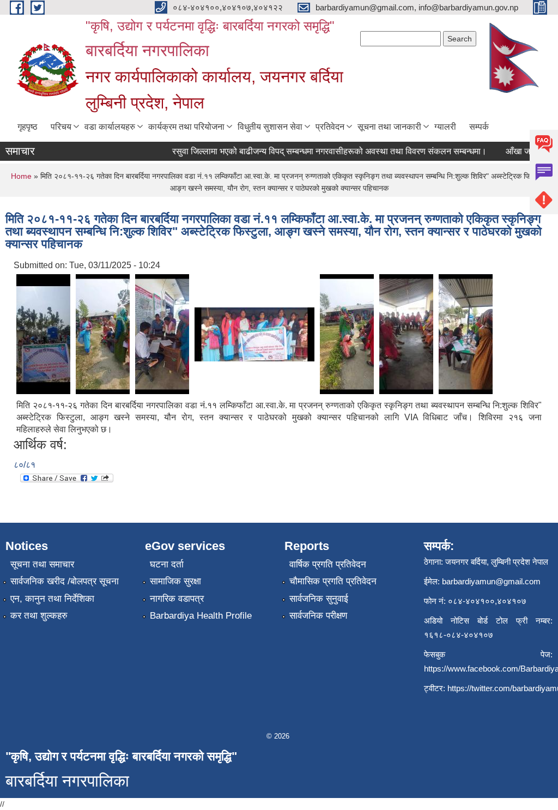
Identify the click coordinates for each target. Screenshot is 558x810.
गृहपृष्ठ (27, 126)
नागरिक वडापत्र (177, 599)
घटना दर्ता (167, 564)
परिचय (61, 126)
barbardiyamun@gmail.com (491, 581)
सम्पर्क (479, 126)
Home (21, 176)
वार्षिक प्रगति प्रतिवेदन (327, 564)
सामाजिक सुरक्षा (175, 581)
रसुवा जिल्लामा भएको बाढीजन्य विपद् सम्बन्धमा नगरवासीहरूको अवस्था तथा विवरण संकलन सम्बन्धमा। (322, 151)
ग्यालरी (445, 126)
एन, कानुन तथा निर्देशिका (52, 599)
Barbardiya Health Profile (201, 615)
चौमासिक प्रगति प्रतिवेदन (333, 581)
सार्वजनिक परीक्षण (318, 615)
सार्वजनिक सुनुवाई (318, 599)
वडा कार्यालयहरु (109, 126)
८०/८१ (24, 464)
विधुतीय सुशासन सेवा (270, 126)
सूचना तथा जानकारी (389, 126)
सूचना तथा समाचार (42, 564)
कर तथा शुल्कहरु (39, 615)
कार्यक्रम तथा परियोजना (186, 126)
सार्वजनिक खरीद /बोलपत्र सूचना (64, 581)
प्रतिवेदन (330, 126)
